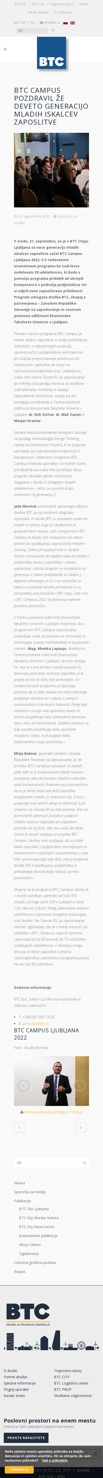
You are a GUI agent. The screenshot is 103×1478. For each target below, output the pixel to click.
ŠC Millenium (63, 12)
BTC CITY (62, 1377)
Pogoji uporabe (16, 1389)
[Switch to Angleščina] (72, 22)
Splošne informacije (20, 1383)
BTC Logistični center (71, 1383)
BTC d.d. (20, 4)
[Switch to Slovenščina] (65, 22)
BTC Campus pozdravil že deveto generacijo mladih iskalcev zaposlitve (51, 106)
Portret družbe (15, 1377)
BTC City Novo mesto (36, 1226)
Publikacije (22, 1200)
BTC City (38, 4)
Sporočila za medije (30, 1192)
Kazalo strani (14, 1395)
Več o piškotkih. (55, 1460)
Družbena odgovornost (73, 1395)
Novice (19, 1183)
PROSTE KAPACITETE (26, 1437)
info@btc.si (52, 22)
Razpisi (19, 1271)
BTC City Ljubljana (34, 1208)
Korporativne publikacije (38, 1235)
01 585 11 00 (25, 22)
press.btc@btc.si (36, 1023)
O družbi (10, 1370)
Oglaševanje (29, 1253)
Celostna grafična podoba (35, 1262)
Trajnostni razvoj (62, 4)
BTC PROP (63, 1389)
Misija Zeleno (30, 1244)
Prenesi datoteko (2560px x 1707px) (53, 1112)
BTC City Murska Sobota (39, 1217)
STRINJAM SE (19, 1470)
